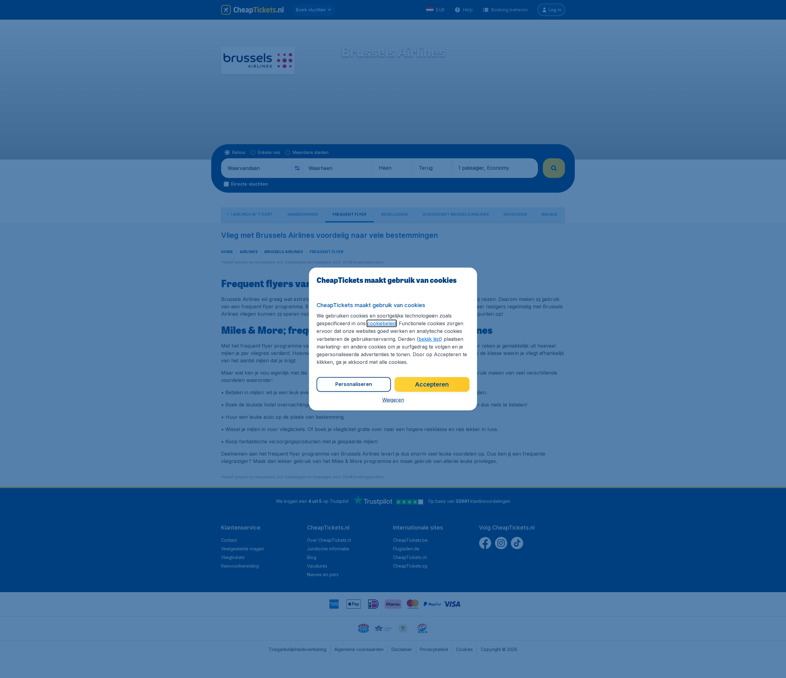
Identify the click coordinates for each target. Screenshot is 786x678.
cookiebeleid (381, 323)
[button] (393, 400)
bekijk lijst (429, 339)
